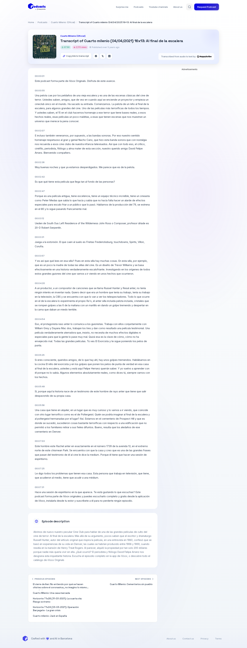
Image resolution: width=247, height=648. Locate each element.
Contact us (188, 638)
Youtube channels (158, 7)
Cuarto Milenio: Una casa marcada (51, 593)
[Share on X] (103, 56)
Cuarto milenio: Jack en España (50, 615)
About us (177, 7)
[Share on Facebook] (96, 56)
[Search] (189, 7)
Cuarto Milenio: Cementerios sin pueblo (131, 584)
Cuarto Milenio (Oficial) (63, 22)
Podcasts (138, 7)
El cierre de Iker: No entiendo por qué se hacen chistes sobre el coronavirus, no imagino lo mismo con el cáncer (60, 586)
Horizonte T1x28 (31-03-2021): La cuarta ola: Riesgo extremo (57, 600)
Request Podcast (206, 7)
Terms (218, 638)
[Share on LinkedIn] (109, 56)
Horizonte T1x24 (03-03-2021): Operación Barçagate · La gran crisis (56, 609)
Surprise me (122, 7)
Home (31, 22)
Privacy (204, 638)
